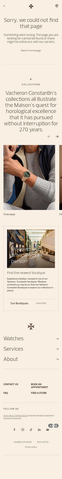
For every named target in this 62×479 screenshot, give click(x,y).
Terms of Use (42, 442)
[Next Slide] (57, 136)
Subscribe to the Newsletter (15, 415)
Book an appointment (39, 386)
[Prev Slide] (49, 136)
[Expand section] (58, 338)
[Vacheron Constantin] (31, 6)
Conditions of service (23, 442)
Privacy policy (31, 447)
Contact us (10, 384)
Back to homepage (31, 50)
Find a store (39, 393)
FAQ (5, 393)
